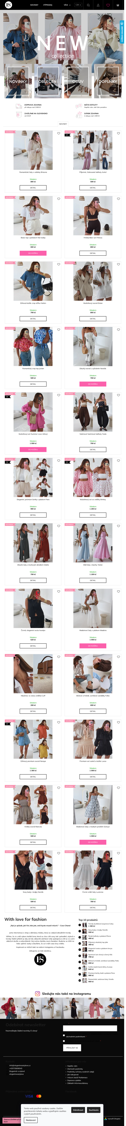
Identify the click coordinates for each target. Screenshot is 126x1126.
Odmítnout (78, 1110)
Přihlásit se (72, 1048)
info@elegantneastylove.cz (20, 1065)
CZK (77, 5)
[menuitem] (34, 5)
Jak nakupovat (73, 1074)
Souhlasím (94, 1110)
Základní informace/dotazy (77, 1083)
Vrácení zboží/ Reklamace (77, 1077)
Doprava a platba (74, 1080)
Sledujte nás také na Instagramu (66, 994)
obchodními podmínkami (75, 1036)
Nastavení (31, 1120)
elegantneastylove (16, 1074)
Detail (33, 188)
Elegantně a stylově (17, 1071)
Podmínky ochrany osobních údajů (80, 1072)
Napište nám (72, 1066)
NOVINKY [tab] (63, 124)
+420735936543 (15, 1068)
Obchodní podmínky (75, 1069)
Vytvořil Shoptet (114, 1119)
